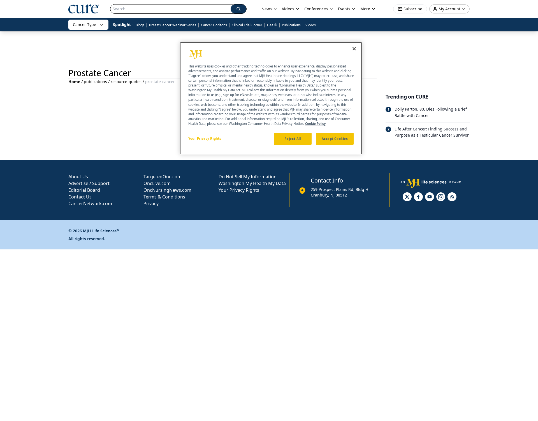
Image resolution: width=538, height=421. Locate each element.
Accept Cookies (335, 139)
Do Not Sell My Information (248, 177)
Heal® (272, 25)
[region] (271, 98)
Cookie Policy (315, 123)
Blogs (140, 25)
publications (95, 81)
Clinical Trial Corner (247, 25)
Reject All (292, 139)
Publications (291, 25)
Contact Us (80, 197)
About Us (78, 177)
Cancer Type (84, 24)
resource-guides (126, 81)
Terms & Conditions (164, 197)
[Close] (354, 49)
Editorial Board (84, 190)
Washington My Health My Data (252, 183)
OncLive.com (157, 183)
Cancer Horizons (214, 25)
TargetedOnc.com (162, 177)
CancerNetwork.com (90, 203)
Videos (310, 25)
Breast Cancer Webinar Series (172, 25)
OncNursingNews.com (167, 190)
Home (74, 81)
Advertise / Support (89, 183)
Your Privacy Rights (239, 190)
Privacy (151, 203)
